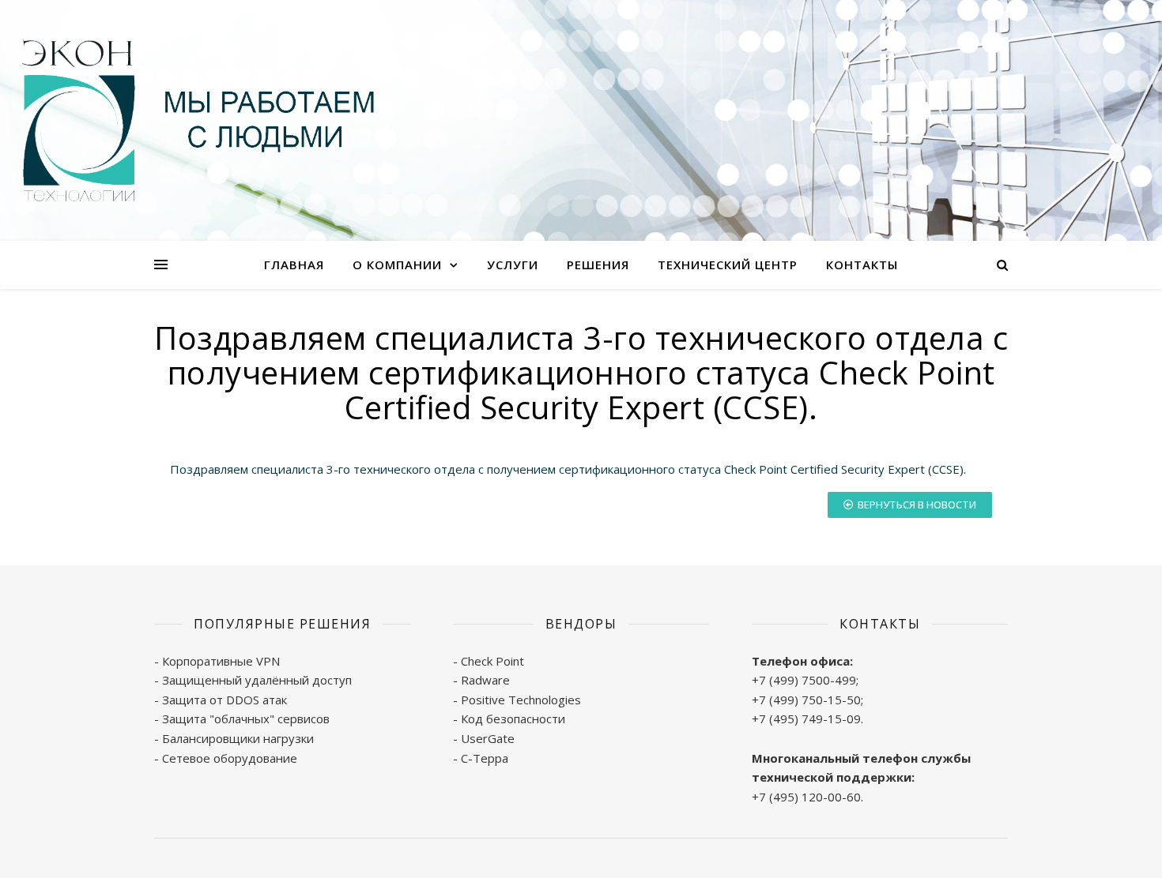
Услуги (512, 264)
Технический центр (728, 264)
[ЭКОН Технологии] (197, 120)
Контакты (862, 264)
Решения (598, 264)
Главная (294, 264)
